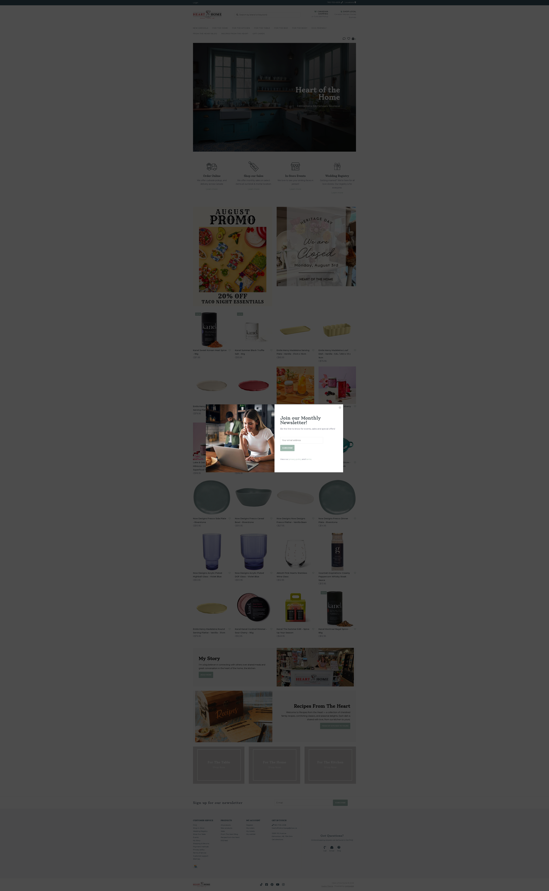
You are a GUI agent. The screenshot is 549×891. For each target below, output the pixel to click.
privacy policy (295, 459)
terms (308, 459)
